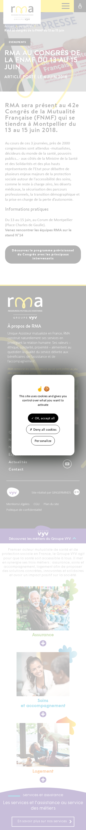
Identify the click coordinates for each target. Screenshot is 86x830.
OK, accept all (44, 418)
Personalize (43, 441)
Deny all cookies (44, 429)
